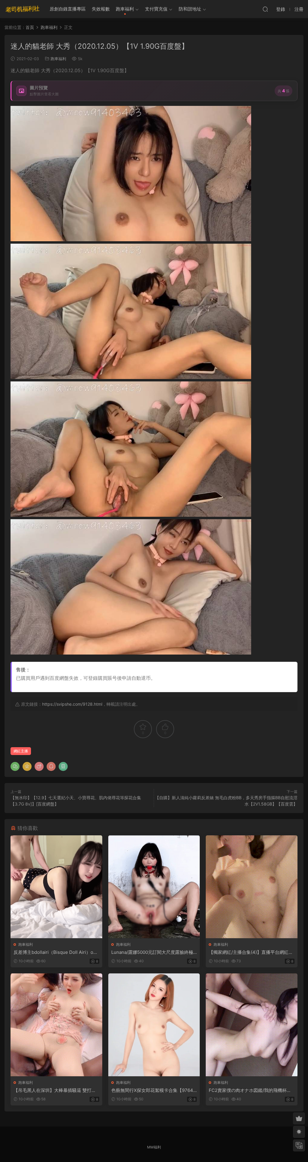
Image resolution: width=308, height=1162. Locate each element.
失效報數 (101, 9)
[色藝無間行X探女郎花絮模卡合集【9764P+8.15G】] (154, 1024)
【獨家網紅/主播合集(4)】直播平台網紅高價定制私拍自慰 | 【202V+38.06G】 (251, 952)
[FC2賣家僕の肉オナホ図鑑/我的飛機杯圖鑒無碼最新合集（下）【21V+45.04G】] (251, 1024)
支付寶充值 (156, 9)
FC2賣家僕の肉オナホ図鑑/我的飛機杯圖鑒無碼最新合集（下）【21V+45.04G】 (250, 1090)
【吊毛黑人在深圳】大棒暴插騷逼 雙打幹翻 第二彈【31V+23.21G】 (55, 1090)
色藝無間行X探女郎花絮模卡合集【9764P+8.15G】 (153, 1090)
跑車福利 (125, 9)
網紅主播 (21, 751)
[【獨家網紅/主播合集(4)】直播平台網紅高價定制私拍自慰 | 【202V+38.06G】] (251, 886)
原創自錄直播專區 (68, 9)
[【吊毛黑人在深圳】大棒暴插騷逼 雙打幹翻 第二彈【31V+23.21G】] (56, 1024)
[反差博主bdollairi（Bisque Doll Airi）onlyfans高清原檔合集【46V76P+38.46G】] (56, 886)
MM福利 (154, 1147)
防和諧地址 (190, 9)
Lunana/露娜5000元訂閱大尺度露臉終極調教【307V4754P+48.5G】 (152, 952)
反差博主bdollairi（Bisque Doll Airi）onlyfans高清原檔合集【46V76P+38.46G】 (55, 952)
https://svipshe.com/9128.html (72, 704)
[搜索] (265, 9)
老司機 (23, 9)
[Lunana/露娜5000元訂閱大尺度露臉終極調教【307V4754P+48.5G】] (154, 886)
